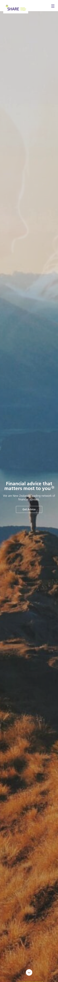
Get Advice (29, 509)
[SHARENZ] (15, 7)
